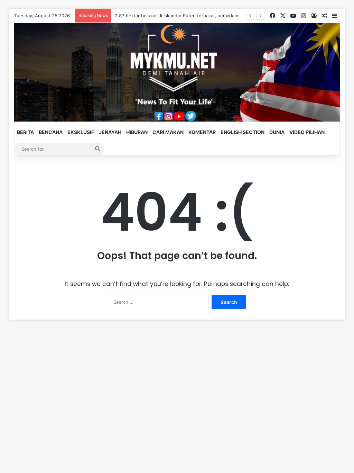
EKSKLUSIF (80, 132)
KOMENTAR (202, 132)
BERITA (25, 132)
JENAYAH (110, 132)
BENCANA (51, 132)
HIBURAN (137, 132)
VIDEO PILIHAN (307, 132)
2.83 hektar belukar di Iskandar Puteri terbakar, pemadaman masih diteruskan (198, 15)
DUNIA (277, 132)
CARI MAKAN (168, 132)
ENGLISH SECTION (242, 132)
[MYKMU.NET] (177, 72)
